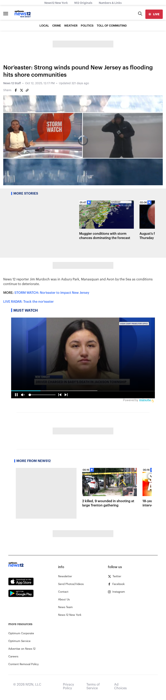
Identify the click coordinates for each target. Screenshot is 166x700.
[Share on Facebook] (15, 90)
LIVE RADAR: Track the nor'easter (28, 301)
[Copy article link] (27, 90)
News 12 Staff (12, 83)
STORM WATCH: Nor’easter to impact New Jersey (51, 292)
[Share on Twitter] (21, 90)
